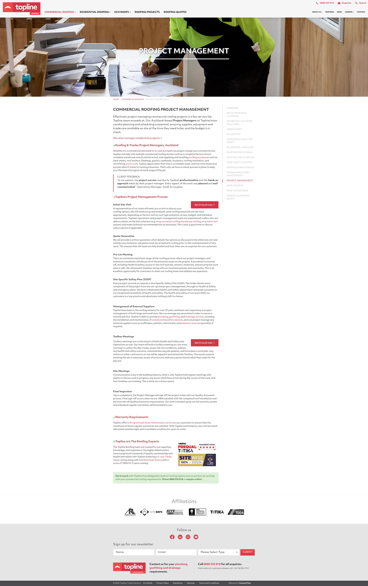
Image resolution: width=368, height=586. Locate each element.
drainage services (194, 317)
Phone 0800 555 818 (172, 479)
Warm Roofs (234, 129)
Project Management (240, 181)
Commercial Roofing (59, 12)
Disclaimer (178, 583)
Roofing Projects (147, 12)
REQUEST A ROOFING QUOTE (238, 197)
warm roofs (132, 164)
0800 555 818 (212, 564)
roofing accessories (199, 157)
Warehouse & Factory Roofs (240, 141)
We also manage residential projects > (137, 138)
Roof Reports (235, 186)
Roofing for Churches (240, 157)
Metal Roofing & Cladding (236, 114)
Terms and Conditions (209, 583)
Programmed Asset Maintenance (238, 174)
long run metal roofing (168, 222)
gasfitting (174, 317)
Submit (247, 552)
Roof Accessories (237, 191)
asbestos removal (190, 323)
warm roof (211, 222)
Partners (329, 12)
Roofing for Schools (240, 152)
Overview (232, 108)
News (339, 12)
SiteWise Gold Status (150, 460)
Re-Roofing (233, 134)
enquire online (193, 479)
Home (116, 99)
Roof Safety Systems (239, 163)
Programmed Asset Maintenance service (151, 423)
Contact (361, 12)
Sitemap (191, 583)
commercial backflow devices (167, 320)
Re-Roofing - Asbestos (240, 147)
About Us (316, 12)
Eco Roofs (121, 12)
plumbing (163, 317)
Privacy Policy (163, 583)
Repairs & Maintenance (240, 168)
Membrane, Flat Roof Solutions (239, 122)
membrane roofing (191, 222)
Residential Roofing (94, 12)
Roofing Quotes (175, 12)
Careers (349, 12)
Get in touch (121, 476)
